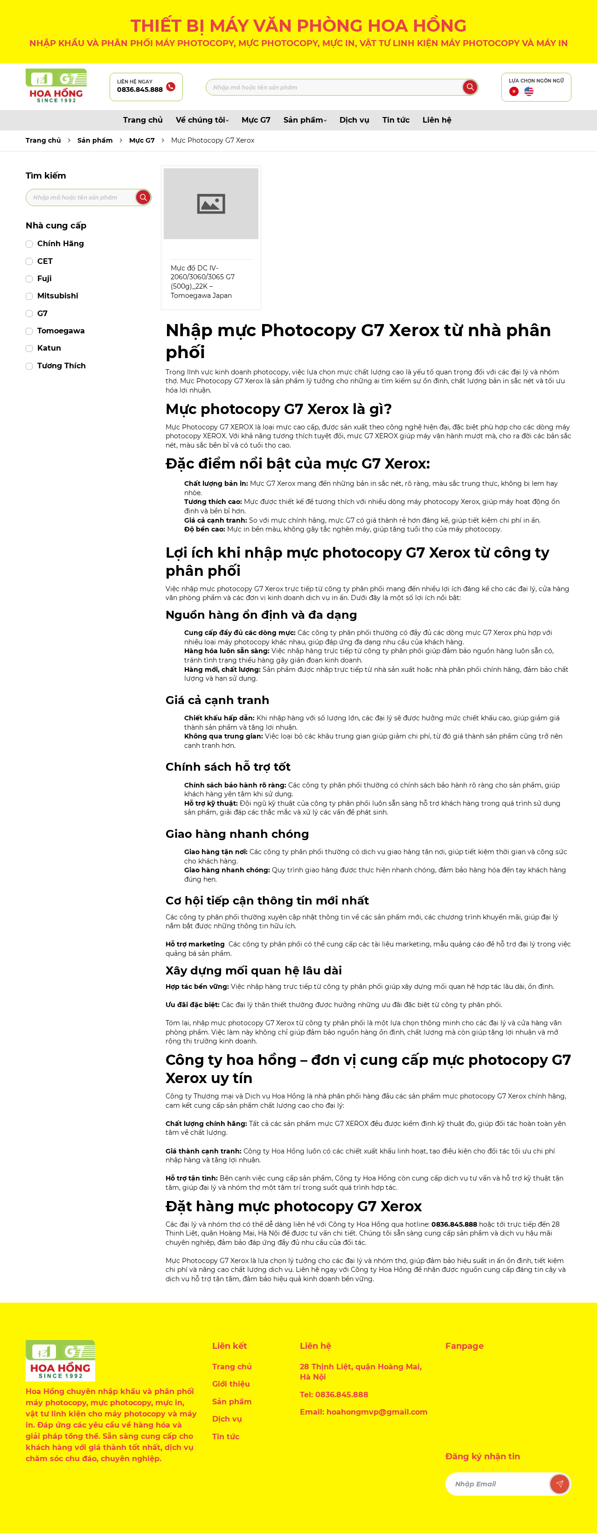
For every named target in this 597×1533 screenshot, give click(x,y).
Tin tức (396, 120)
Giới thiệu (231, 1384)
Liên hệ (437, 120)
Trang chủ (143, 120)
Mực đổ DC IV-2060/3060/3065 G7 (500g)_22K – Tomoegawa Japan (203, 282)
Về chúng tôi (200, 120)
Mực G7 (256, 120)
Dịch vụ (354, 120)
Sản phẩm (303, 120)
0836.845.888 (140, 89)
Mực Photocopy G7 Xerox (212, 140)
